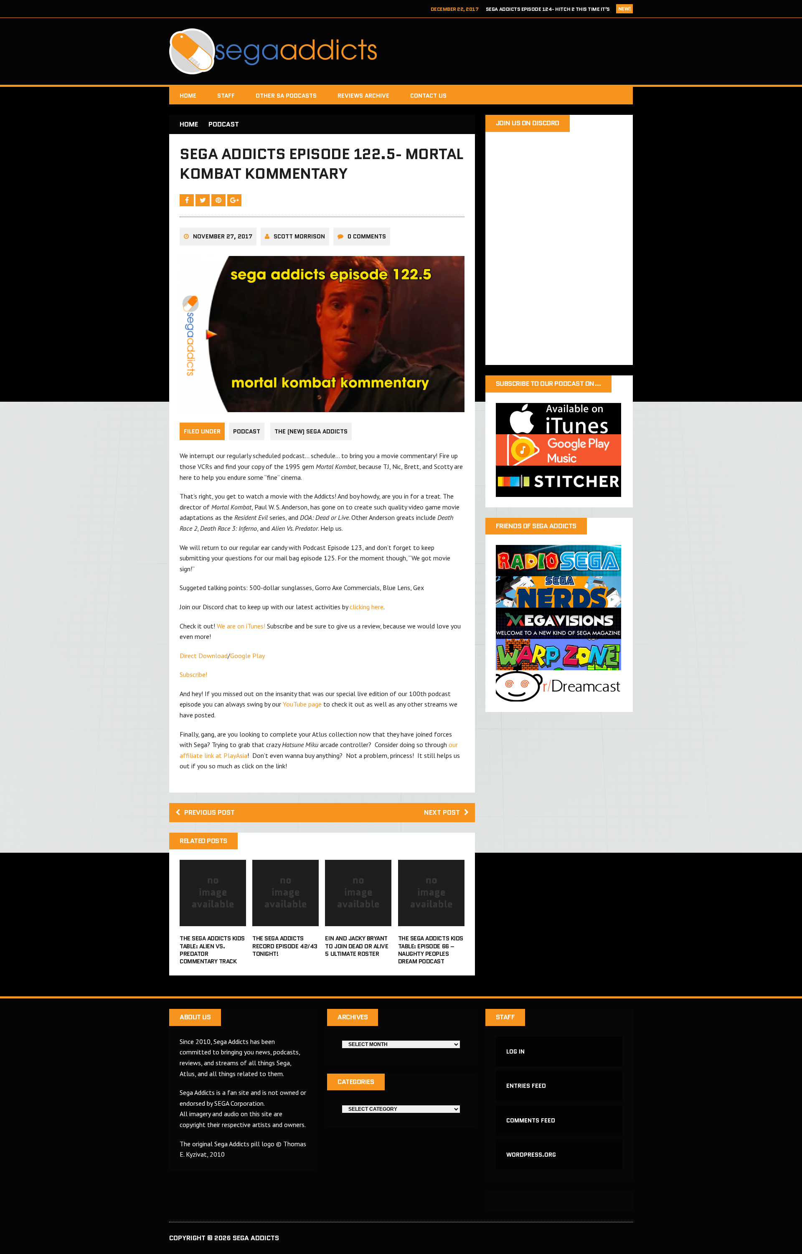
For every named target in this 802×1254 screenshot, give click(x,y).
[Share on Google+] (234, 200)
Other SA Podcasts (286, 95)
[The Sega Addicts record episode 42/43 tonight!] (285, 921)
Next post (442, 812)
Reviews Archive (363, 95)
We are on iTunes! (241, 626)
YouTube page (302, 704)
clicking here (366, 607)
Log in (515, 1051)
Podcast (246, 431)
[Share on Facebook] (187, 200)
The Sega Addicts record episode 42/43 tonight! (284, 946)
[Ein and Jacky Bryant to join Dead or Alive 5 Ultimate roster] (358, 921)
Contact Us (428, 95)
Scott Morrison (299, 236)
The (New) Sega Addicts (311, 431)
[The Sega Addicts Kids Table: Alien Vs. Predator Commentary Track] (213, 921)
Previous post (209, 812)
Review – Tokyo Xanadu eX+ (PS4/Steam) (558, 9)
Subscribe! (193, 674)
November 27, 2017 (222, 236)
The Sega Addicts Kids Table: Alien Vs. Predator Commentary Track (212, 949)
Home (188, 95)
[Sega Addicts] (401, 51)
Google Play (247, 655)
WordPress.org (531, 1154)
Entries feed (526, 1086)
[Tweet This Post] (203, 200)
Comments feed (530, 1120)
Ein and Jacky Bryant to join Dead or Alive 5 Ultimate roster (356, 946)
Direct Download (204, 655)
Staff (226, 95)
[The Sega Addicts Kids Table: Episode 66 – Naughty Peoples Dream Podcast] (431, 921)
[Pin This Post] (219, 200)
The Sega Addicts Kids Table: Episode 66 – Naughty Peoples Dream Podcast (430, 949)
